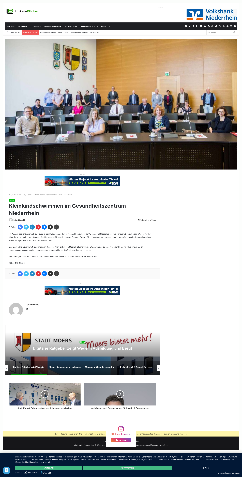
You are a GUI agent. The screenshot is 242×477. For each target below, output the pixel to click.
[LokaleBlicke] (22, 11)
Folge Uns (121, 440)
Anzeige (160, 7)
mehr (206, 468)
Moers (22, 195)
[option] (82, 350)
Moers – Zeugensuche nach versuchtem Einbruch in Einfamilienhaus (82, 348)
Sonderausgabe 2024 (52, 26)
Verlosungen (106, 26)
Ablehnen (49, 468)
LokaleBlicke (18, 220)
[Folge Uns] (121, 430)
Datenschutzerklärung (160, 445)
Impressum (145, 445)
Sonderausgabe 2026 (89, 26)
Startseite (10, 26)
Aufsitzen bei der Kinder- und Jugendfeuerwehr (59, 32)
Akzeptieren (127, 468)
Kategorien (22, 26)
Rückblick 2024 (71, 26)
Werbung (82, 174)
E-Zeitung (35, 26)
